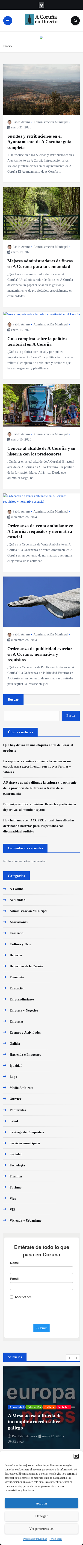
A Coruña (17, 889)
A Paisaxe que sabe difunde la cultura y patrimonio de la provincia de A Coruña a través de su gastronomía (40, 788)
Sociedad (16, 1154)
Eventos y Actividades (25, 1032)
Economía (17, 977)
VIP (12, 1209)
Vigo (13, 1198)
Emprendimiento (22, 999)
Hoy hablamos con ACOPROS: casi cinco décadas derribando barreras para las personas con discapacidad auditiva (38, 825)
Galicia (15, 1043)
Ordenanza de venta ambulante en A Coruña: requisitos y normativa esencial (40, 531)
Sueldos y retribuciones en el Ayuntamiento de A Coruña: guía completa (39, 142)
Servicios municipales (25, 1143)
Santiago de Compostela (27, 1132)
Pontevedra (18, 1110)
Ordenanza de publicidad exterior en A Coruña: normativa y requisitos (39, 654)
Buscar (13, 699)
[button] (76, 1456)
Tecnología (17, 1165)
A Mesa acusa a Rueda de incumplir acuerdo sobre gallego (34, 1422)
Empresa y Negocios (24, 1010)
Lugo (13, 1076)
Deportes (16, 955)
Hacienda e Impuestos (25, 1054)
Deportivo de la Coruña (26, 966)
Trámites (16, 1176)
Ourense (15, 1099)
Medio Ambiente (21, 1088)
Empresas (16, 1021)
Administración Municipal (50, 122)
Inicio (7, 46)
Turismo (15, 1187)
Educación (17, 988)
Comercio (16, 933)
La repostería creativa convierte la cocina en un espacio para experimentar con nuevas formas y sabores (37, 766)
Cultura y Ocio (20, 944)
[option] (41, 1407)
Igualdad (16, 1065)
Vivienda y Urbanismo (26, 1220)
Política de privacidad (35, 1538)
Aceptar (41, 1503)
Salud (14, 1121)
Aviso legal (56, 1538)
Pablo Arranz (21, 122)
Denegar (41, 1516)
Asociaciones (18, 922)
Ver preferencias (41, 1529)
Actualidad (17, 900)
